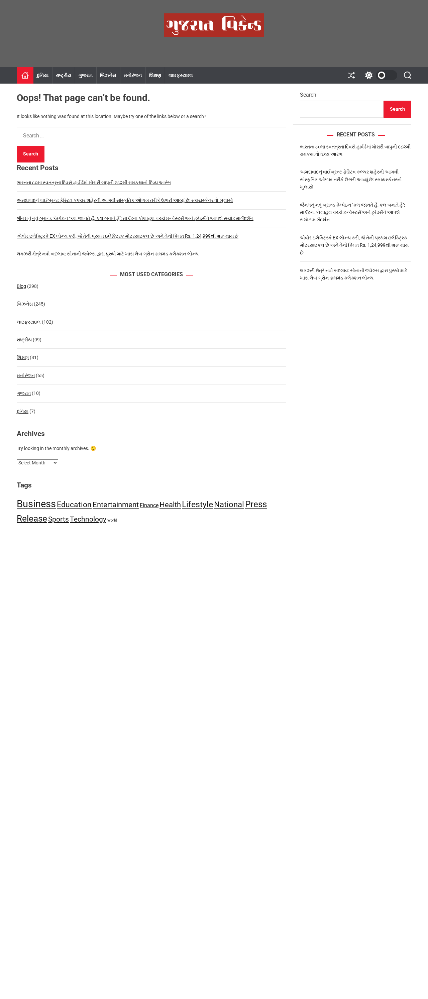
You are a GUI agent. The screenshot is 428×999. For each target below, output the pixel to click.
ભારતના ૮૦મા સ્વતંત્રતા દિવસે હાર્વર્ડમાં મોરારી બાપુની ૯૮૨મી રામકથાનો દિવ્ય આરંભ (94, 182)
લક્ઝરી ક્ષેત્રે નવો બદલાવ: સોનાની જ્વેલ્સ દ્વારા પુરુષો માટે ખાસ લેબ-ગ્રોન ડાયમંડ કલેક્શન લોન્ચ (108, 253)
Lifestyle (197, 504)
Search (308, 95)
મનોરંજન (133, 75)
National (229, 504)
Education (74, 504)
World (112, 520)
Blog (21, 286)
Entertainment (116, 504)
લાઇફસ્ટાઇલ (181, 75)
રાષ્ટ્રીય (63, 75)
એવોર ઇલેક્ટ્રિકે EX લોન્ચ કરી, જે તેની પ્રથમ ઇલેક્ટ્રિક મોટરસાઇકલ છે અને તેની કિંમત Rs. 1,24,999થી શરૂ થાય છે (127, 236)
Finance (149, 505)
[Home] (25, 75)
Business (36, 504)
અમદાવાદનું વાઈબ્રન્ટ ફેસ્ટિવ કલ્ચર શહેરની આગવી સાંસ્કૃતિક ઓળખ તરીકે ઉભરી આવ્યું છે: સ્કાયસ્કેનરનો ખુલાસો (125, 200)
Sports (58, 519)
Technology (88, 519)
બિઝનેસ (108, 75)
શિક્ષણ (155, 75)
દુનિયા (42, 75)
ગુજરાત (86, 75)
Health (170, 505)
